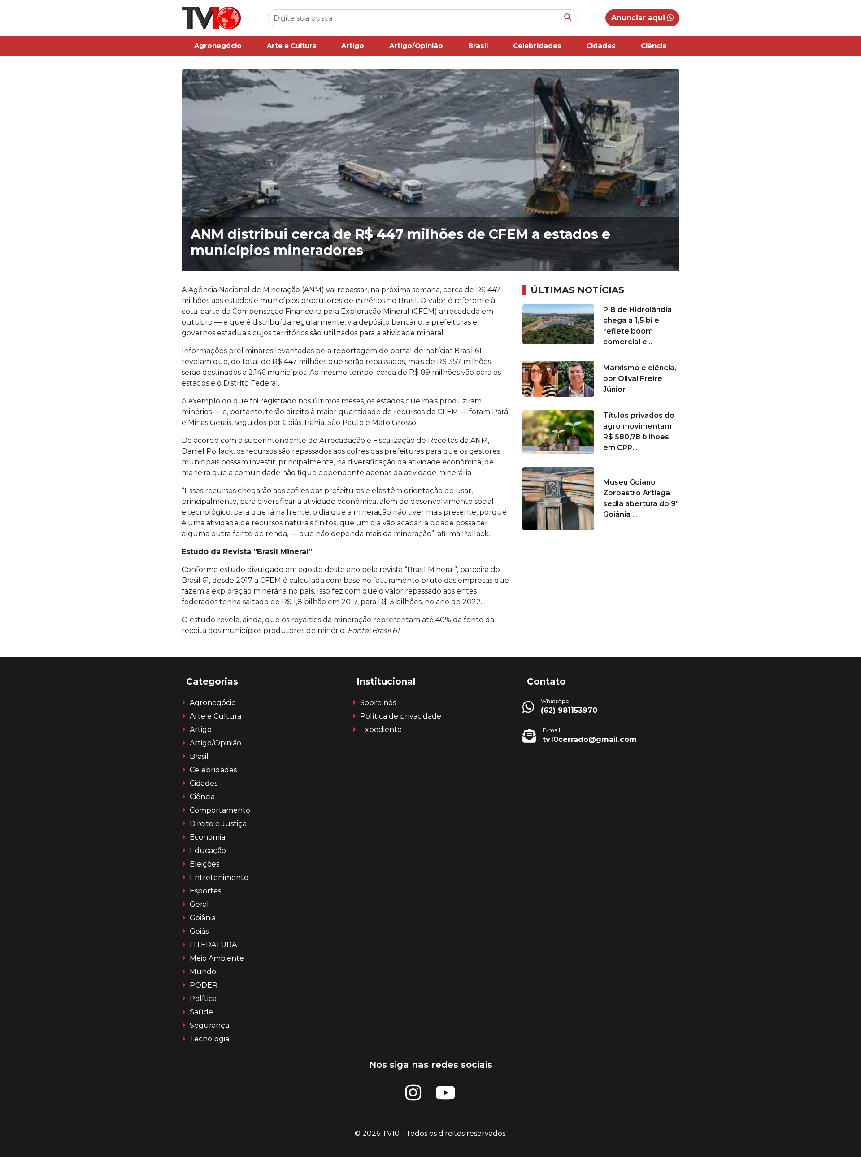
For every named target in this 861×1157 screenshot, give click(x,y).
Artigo (352, 45)
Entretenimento (219, 877)
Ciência (654, 45)
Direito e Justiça (218, 823)
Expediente (381, 729)
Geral (199, 904)
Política (203, 998)
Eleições (204, 864)
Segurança (209, 1025)
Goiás (199, 931)
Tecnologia (209, 1039)
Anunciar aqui (639, 17)
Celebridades (537, 45)
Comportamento (220, 810)
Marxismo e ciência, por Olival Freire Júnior (639, 379)
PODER (203, 985)
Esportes (205, 891)
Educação (208, 850)
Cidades (601, 45)
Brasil (478, 45)
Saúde (201, 1012)
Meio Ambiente (217, 958)
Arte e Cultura (292, 45)
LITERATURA (213, 944)
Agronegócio (218, 45)
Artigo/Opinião (416, 45)
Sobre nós (378, 702)
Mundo (203, 971)
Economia (207, 837)
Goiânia (203, 918)
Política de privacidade (400, 716)
